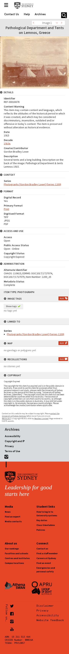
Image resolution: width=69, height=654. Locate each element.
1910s (7, 143)
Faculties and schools (16, 553)
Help (27, 14)
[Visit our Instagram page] (5, 456)
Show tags (11, 306)
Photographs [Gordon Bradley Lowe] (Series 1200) (35, 334)
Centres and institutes (17, 558)
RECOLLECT (6, 418)
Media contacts (13, 521)
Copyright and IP (15, 441)
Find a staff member (47, 553)
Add (62, 298)
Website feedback (50, 620)
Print (6, 209)
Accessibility (12, 436)
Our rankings (12, 548)
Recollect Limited (41, 418)
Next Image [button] (62, 23)
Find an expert (12, 516)
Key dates (41, 520)
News (8, 511)
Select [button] (58, 23)
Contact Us (11, 14)
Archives (40, 14)
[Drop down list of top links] (7, 5)
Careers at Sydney (46, 558)
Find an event (43, 563)
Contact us (42, 548)
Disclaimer (45, 605)
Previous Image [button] (34, 23)
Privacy (9, 446)
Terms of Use (12, 451)
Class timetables (45, 525)
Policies (40, 529)
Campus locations (14, 563)
